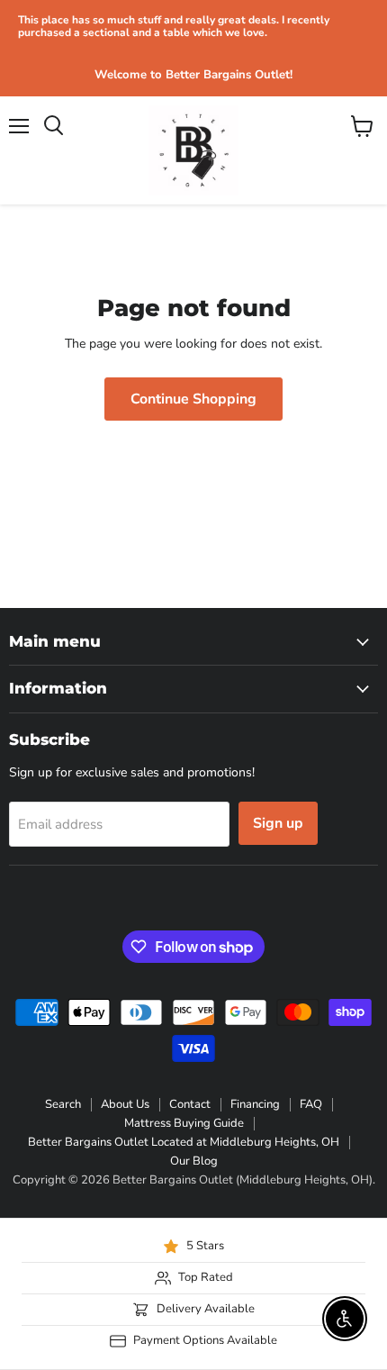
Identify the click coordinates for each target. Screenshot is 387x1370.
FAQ (311, 1104)
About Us (125, 1104)
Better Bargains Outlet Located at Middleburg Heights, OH (183, 1142)
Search (63, 1104)
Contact (190, 1104)
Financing (255, 1104)
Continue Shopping (193, 399)
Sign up (278, 823)
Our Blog (194, 1161)
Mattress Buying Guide (184, 1123)
